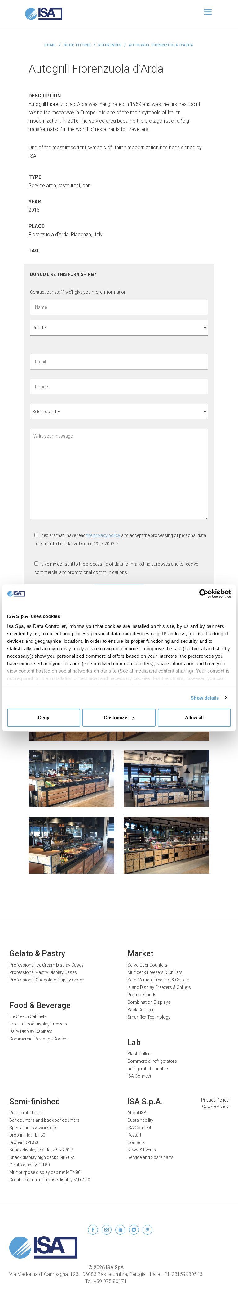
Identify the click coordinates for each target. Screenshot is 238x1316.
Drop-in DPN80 (23, 1142)
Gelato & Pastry (37, 953)
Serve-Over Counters (147, 964)
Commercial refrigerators (152, 1061)
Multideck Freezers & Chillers (155, 972)
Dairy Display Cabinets (30, 1031)
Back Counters (141, 1009)
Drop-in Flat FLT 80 (27, 1135)
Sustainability (140, 1120)
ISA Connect (139, 1076)
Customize (115, 717)
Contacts (136, 1142)
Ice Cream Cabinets (28, 1016)
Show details (205, 698)
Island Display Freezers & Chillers (159, 987)
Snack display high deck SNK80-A (42, 1157)
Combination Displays (148, 1002)
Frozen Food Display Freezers (38, 1023)
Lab (134, 1042)
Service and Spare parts (150, 1157)
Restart (134, 1135)
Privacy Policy (215, 1099)
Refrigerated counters (148, 1068)
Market (140, 953)
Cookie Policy (215, 1106)
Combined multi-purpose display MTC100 (49, 1179)
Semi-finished (34, 1101)
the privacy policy (103, 535)
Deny (43, 717)
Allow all (194, 717)
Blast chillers (139, 1053)
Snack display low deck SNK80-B (41, 1149)
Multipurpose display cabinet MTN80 (45, 1172)
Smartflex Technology (148, 1017)
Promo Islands (141, 994)
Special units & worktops (33, 1127)
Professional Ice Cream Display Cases (46, 964)
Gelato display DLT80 (29, 1164)
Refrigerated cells (26, 1112)
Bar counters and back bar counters (44, 1120)
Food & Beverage (40, 1005)
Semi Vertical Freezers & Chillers (158, 979)
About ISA (137, 1112)
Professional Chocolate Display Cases (46, 979)
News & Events (141, 1149)
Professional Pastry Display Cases (43, 972)
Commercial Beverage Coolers (39, 1038)
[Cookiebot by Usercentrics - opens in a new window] (204, 593)
